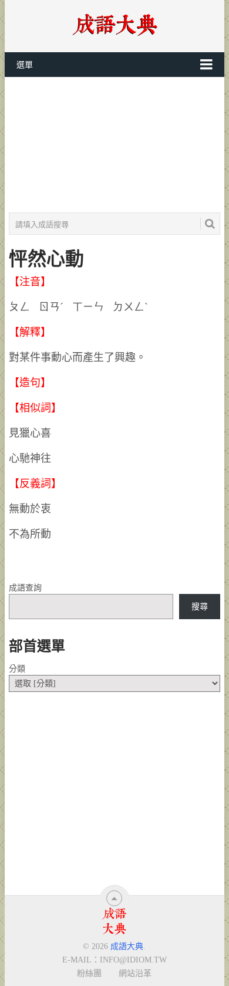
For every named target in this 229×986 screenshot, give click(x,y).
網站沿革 (135, 973)
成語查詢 (25, 587)
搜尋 (199, 606)
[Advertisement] (114, 145)
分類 (17, 668)
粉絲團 (89, 973)
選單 (24, 64)
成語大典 (126, 946)
